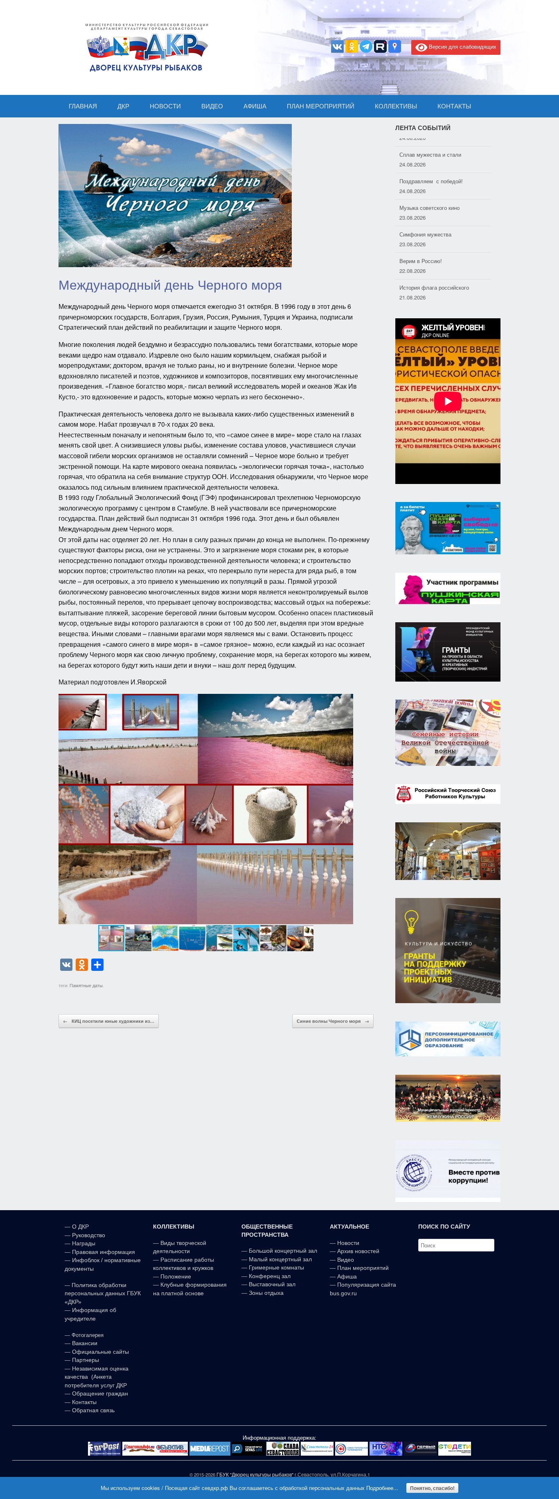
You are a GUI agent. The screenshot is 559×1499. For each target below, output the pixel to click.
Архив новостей (358, 1251)
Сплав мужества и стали (430, 146)
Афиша (347, 1276)
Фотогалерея (88, 1335)
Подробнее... (382, 1488)
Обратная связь (92, 1410)
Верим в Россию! (420, 253)
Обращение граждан (100, 1393)
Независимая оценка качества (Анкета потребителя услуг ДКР (96, 1377)
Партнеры (85, 1360)
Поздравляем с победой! (431, 173)
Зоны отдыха (266, 1293)
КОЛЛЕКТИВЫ (396, 106)
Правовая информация (103, 1252)
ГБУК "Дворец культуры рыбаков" (254, 1474)
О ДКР (80, 1226)
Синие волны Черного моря (333, 1021)
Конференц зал (270, 1276)
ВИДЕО (212, 106)
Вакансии (84, 1343)
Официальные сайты (100, 1351)
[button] (345, 808)
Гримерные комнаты (276, 1267)
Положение (175, 1276)
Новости (348, 1243)
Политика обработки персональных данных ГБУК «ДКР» (103, 1293)
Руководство (88, 1235)
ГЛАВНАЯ (83, 106)
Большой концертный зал (283, 1250)
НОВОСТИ (165, 106)
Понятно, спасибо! (432, 1488)
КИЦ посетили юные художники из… (108, 1021)
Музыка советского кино (429, 199)
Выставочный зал (272, 1284)
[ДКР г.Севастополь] (144, 47)
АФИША (254, 106)
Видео (345, 1259)
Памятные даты (86, 985)
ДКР (123, 106)
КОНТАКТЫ (454, 106)
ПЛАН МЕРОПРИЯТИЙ (320, 106)
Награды (83, 1243)
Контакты (83, 1402)
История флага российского (434, 279)
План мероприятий (363, 1268)
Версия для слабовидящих (461, 46)
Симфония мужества (425, 226)
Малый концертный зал (280, 1259)
